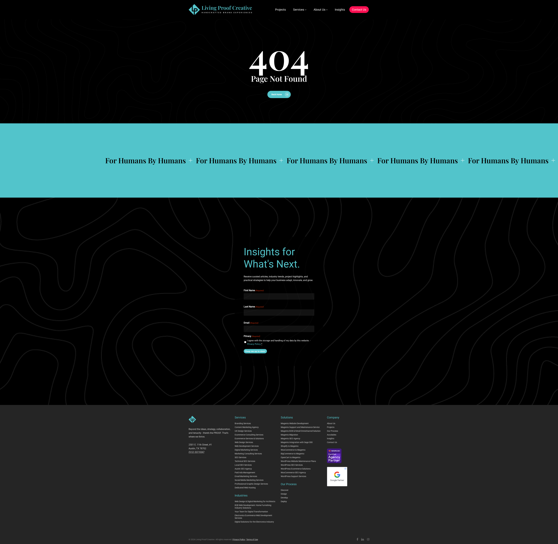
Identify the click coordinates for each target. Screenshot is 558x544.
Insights (330, 438)
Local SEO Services (243, 465)
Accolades (331, 435)
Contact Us (332, 442)
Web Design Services (244, 442)
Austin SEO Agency (243, 469)
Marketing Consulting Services (248, 453)
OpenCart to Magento (290, 457)
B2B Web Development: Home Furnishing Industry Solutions (253, 506)
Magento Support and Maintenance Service (300, 427)
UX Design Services (243, 431)
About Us (331, 423)
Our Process (332, 431)
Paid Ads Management (245, 472)
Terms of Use (252, 539)
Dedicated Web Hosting (245, 487)
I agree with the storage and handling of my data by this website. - (279, 342)
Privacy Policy (254, 344)
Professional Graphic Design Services (251, 484)
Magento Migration (289, 435)
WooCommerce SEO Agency (293, 472)
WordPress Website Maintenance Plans (298, 461)
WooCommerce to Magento (293, 450)
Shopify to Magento (289, 446)
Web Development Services (247, 446)
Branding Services (243, 423)
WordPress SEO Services (292, 465)
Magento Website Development (295, 423)
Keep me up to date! (255, 351)
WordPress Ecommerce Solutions (296, 469)
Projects (330, 427)
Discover (284, 490)
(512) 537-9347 (196, 452)
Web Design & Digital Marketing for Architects (255, 501)
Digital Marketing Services (246, 450)
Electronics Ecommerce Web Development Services (253, 516)
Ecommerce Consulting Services (249, 435)
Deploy (284, 501)
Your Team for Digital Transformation (251, 511)
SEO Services (240, 457)
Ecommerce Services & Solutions (249, 438)
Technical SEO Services (245, 461)
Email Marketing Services (246, 476)
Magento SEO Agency (290, 438)
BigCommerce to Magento (292, 453)
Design (284, 494)
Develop (284, 497)
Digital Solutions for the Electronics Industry (254, 522)
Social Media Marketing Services (249, 480)
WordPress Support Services (293, 476)
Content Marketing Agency (247, 427)
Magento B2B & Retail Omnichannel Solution (301, 431)
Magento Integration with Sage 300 (297, 442)
